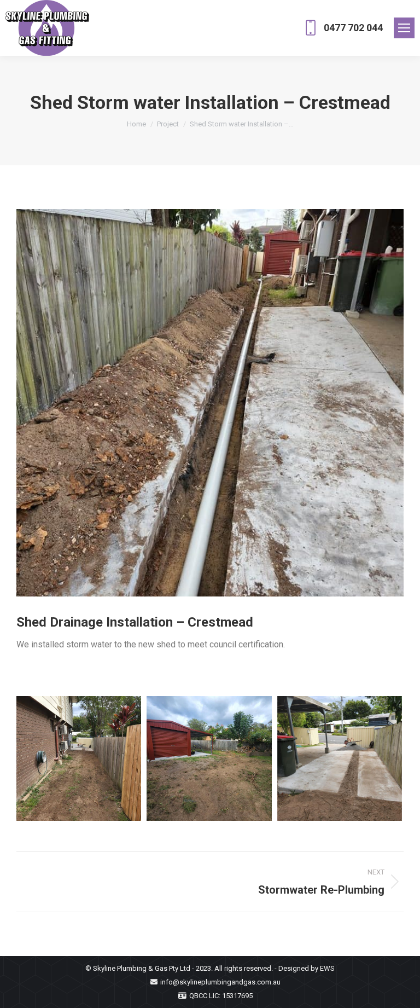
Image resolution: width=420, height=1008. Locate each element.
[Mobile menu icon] (404, 28)
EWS (327, 968)
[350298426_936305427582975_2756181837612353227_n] (339, 758)
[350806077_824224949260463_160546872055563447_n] (210, 402)
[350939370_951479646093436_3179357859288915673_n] (78, 758)
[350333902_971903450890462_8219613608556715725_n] (209, 758)
